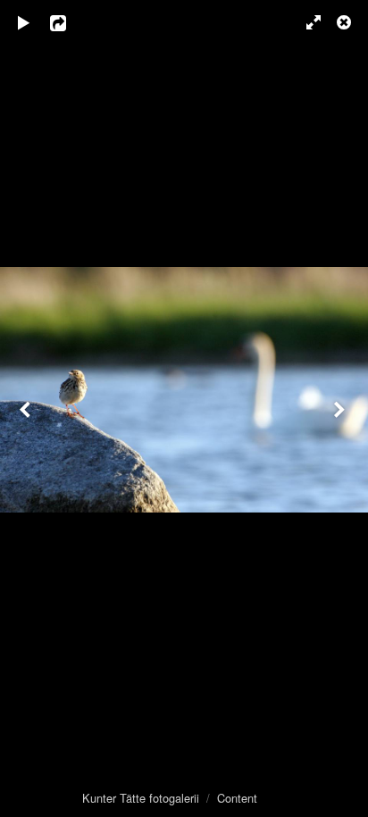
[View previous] (27, 408)
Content (237, 797)
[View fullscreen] (305, 22)
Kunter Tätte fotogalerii (140, 797)
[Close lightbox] (345, 22)
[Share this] (70, 22)
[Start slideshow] (24, 22)
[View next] (341, 408)
